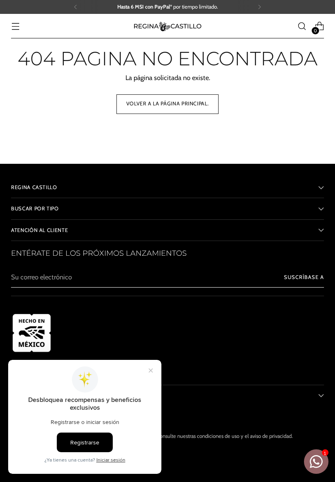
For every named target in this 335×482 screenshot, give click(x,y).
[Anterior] (76, 7)
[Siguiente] (259, 7)
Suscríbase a (304, 277)
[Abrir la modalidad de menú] (15, 26)
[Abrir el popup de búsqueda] (302, 26)
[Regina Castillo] (167, 26)
